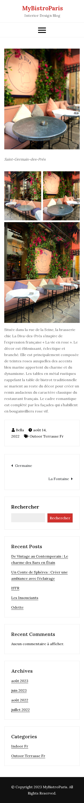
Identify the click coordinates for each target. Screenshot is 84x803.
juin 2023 (19, 690)
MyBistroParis (42, 8)
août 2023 (19, 680)
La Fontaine (58, 479)
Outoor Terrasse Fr (47, 436)
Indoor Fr (19, 746)
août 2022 (19, 700)
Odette (17, 607)
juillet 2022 (20, 709)
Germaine (23, 465)
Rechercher (25, 507)
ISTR (15, 588)
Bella (20, 430)
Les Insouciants (24, 597)
